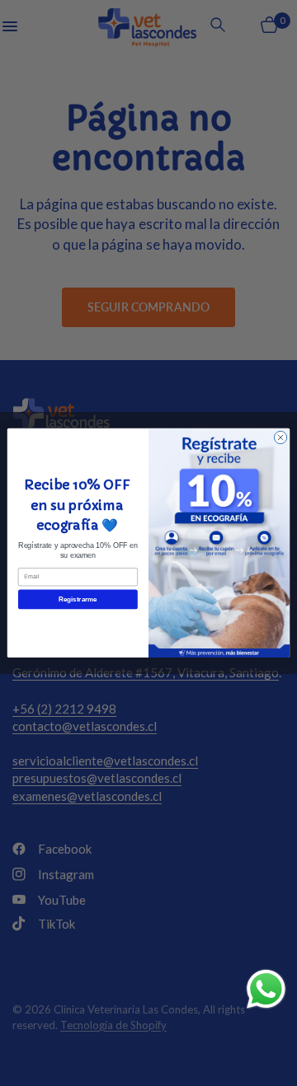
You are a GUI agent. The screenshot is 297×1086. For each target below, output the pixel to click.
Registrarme (78, 599)
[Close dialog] (280, 437)
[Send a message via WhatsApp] (266, 989)
